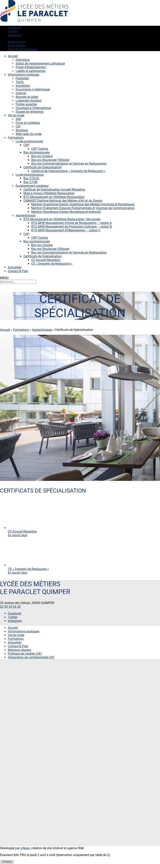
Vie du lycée (16, 115)
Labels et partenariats (30, 71)
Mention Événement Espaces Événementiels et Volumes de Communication (83, 208)
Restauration (16, 42)
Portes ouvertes (26, 104)
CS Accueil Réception (45, 260)
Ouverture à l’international (33, 108)
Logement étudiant (29, 100)
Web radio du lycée (29, 134)
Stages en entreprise (30, 112)
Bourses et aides (27, 97)
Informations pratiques (23, 74)
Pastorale (22, 78)
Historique (23, 60)
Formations (16, 137)
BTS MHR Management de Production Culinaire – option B (71, 226)
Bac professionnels (36, 152)
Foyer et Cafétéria (28, 123)
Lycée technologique (30, 175)
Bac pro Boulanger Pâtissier (50, 160)
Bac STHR (30, 182)
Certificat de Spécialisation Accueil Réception (54, 189)
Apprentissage (25, 215)
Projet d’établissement (31, 67)
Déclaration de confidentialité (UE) (31, 657)
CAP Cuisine (39, 149)
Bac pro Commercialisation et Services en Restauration (69, 163)
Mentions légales (19, 650)
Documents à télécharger (33, 89)
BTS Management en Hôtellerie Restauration (53, 197)
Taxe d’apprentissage (22, 49)
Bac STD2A (31, 178)
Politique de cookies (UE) (25, 653)
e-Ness (25, 848)
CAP (26, 145)
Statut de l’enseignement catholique (40, 63)
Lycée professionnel (29, 141)
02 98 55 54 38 (10, 606)
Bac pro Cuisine (42, 156)
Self (18, 119)
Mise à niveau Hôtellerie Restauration (49, 193)
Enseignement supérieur (32, 186)
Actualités (14, 267)
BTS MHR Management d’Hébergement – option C (65, 230)
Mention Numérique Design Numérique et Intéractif (66, 212)
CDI (18, 126)
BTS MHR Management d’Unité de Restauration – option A (71, 223)
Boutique (22, 130)
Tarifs (20, 82)
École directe (16, 45)
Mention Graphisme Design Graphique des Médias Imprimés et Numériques (83, 204)
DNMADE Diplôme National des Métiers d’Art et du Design (62, 200)
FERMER (7, 861)
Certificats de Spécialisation (42, 167)
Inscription (23, 86)
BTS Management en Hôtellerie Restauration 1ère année (61, 219)
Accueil (13, 56)
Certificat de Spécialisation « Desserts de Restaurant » (68, 171)
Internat (21, 93)
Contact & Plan (18, 271)
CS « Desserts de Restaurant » (51, 264)
